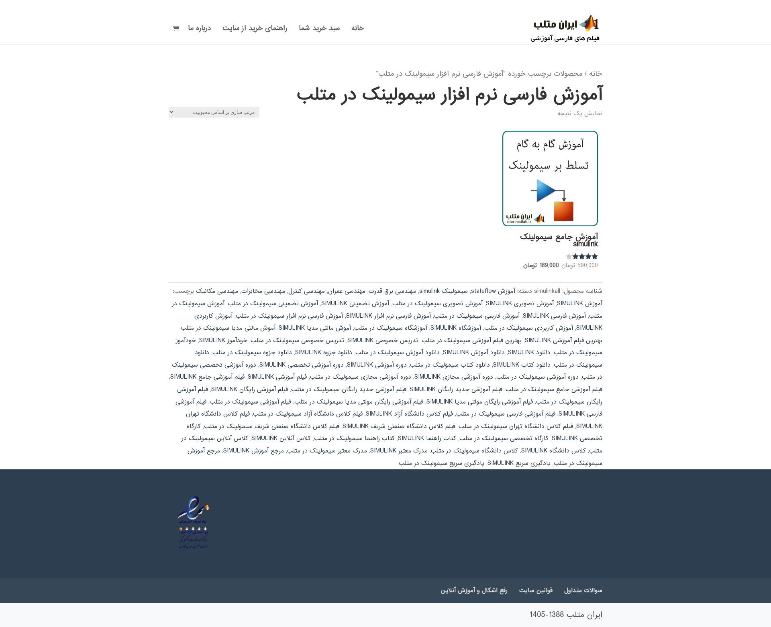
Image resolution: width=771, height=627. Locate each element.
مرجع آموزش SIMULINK (253, 451)
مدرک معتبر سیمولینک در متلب (327, 451)
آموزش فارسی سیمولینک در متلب (477, 316)
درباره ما (199, 30)
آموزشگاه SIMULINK (455, 328)
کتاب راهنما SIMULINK (427, 438)
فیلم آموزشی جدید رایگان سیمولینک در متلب (348, 389)
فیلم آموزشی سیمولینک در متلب (250, 402)
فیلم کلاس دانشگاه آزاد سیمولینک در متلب (308, 414)
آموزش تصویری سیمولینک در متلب (437, 303)
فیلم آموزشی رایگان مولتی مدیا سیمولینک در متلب (358, 402)
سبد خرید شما (319, 30)
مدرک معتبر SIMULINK (399, 451)
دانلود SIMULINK (529, 352)
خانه (357, 30)
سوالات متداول (583, 590)
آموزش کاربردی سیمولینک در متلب (528, 328)
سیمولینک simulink (443, 291)
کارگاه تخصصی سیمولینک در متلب (504, 438)
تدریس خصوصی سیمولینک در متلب (297, 340)
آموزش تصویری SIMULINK (520, 303)
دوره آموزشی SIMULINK (377, 365)
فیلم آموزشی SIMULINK (277, 377)
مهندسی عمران (346, 291)
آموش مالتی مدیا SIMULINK (315, 328)
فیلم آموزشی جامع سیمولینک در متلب (554, 389)
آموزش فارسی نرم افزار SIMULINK (388, 316)
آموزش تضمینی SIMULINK (355, 303)
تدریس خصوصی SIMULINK (382, 340)
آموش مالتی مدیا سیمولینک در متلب (228, 328)
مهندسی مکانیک (217, 291)
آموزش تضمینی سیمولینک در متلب (273, 303)
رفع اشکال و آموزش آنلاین (474, 590)
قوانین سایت (536, 590)
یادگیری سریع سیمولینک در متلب (441, 463)
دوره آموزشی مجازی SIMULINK (453, 377)
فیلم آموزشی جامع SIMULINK (207, 377)
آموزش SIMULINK (579, 303)
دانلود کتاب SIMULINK (522, 365)
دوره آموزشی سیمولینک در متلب (537, 377)
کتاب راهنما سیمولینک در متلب (354, 438)
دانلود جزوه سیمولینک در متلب (252, 352)
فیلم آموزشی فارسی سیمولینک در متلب (505, 414)
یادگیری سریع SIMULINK (519, 463)
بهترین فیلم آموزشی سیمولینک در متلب (472, 340)
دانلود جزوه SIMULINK (323, 352)
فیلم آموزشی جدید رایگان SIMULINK (456, 389)
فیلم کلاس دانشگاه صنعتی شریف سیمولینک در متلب (271, 426)
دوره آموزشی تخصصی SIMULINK (301, 365)
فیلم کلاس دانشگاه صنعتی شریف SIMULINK (399, 426)
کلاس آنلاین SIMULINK (281, 438)
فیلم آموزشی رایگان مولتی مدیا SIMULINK (479, 402)
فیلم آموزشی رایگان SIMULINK (249, 389)
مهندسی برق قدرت (392, 291)
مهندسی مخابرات (263, 291)
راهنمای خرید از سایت (254, 30)
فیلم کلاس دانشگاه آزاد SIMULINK (409, 414)
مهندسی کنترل (306, 291)
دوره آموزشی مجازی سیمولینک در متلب (360, 377)
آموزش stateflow (493, 291)
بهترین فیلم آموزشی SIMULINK (563, 340)
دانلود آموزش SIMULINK (474, 352)
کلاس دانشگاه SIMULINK (553, 451)
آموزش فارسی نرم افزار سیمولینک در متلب (289, 316)
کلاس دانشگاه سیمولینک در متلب (474, 451)
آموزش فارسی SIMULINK (554, 316)
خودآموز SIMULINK (223, 340)
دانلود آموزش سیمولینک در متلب (397, 352)
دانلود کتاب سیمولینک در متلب (450, 365)
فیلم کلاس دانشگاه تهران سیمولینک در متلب (516, 426)
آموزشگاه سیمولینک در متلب (390, 328)
